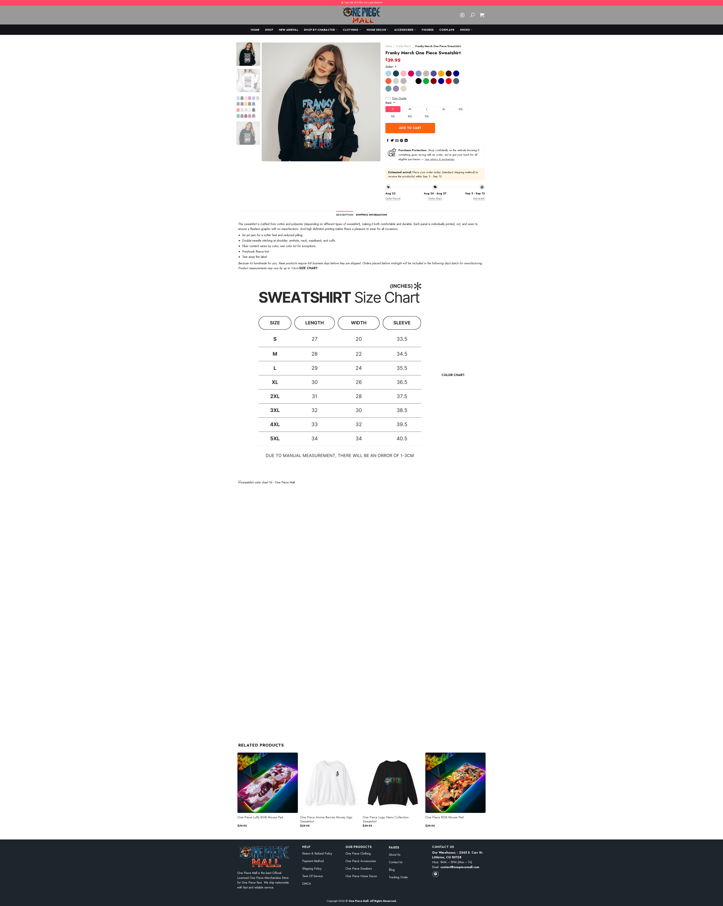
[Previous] (268, 102)
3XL (393, 116)
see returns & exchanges (440, 159)
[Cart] (482, 15)
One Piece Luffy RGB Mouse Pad (260, 817)
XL (443, 109)
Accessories (404, 30)
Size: (390, 103)
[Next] (373, 102)
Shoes (465, 30)
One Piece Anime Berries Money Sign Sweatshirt (326, 819)
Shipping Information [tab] (371, 215)
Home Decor (376, 30)
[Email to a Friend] (396, 140)
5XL (427, 116)
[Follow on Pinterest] (435, 874)
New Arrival (288, 30)
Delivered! (479, 198)
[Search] (472, 15)
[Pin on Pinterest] (401, 140)
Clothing (350, 30)
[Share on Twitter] (392, 140)
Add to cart (410, 128)
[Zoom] (266, 156)
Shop (269, 30)
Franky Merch (403, 46)
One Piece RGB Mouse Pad (444, 817)
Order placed (392, 198)
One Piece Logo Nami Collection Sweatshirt (386, 819)
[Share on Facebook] (387, 140)
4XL (410, 116)
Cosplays (446, 30)
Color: (391, 67)
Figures (428, 30)
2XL (460, 109)
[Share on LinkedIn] (406, 140)
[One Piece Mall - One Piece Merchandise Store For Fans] (361, 15)
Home (255, 30)
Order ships (435, 198)
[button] (388, 73)
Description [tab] (344, 215)
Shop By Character (319, 30)
